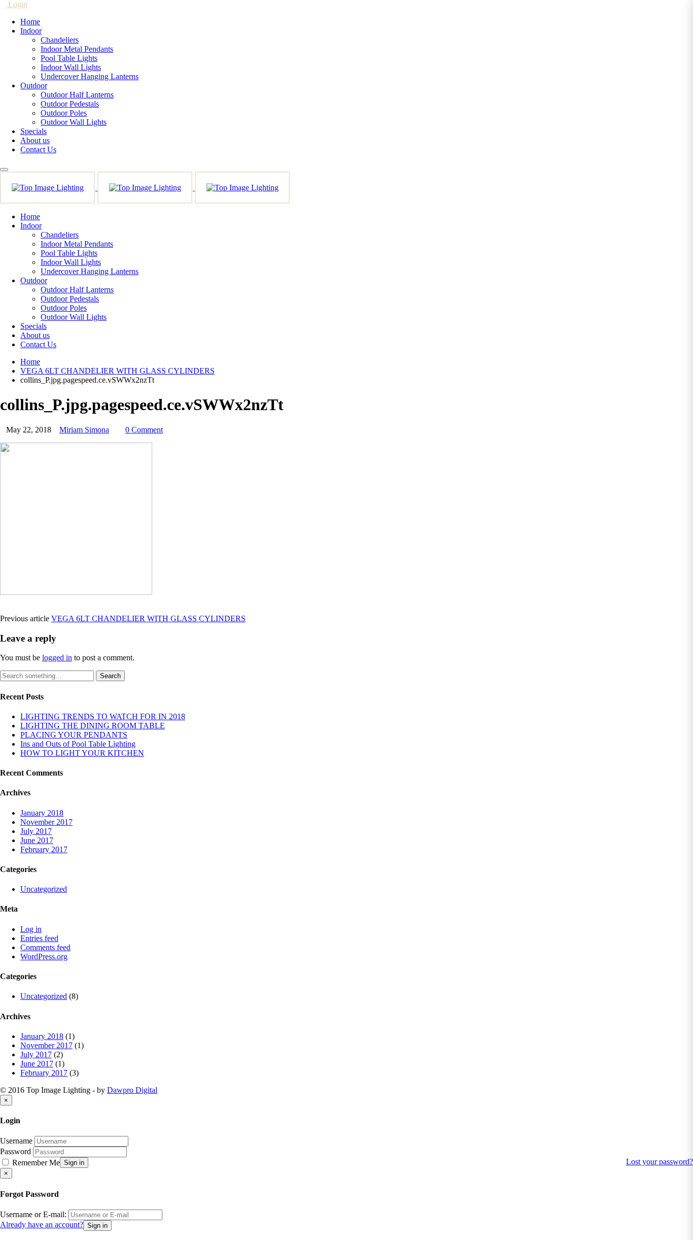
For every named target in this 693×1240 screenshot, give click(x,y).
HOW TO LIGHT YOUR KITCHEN (82, 753)
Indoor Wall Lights (71, 67)
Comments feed (45, 947)
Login (16, 4)
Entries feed (39, 938)
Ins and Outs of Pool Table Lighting (77, 744)
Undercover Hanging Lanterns (89, 76)
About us (35, 140)
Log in (31, 929)
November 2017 (46, 822)
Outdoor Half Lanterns (77, 94)
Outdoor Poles (64, 113)
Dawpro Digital (132, 1090)
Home (30, 21)
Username (16, 1140)
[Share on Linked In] (27, 609)
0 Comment (144, 429)
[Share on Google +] (19, 609)
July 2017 (36, 831)
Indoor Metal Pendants (77, 49)
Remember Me (35, 1162)
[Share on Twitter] (11, 609)
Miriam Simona (84, 429)
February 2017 (43, 849)
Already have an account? (41, 1224)
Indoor (31, 30)
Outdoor (33, 85)
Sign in (74, 1162)
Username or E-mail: (33, 1214)
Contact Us (38, 149)
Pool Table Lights (69, 58)
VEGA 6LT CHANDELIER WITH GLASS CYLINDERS (148, 618)
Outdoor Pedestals (70, 103)
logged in (57, 657)
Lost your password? (659, 1161)
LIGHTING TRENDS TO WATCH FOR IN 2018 (102, 716)
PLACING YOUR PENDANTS (73, 734)
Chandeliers (60, 40)
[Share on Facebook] (3, 609)
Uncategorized (43, 889)
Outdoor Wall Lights (74, 122)
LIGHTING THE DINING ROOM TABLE (92, 725)
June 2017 (36, 840)
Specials (33, 131)
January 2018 (41, 813)
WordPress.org (43, 956)
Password (15, 1151)
